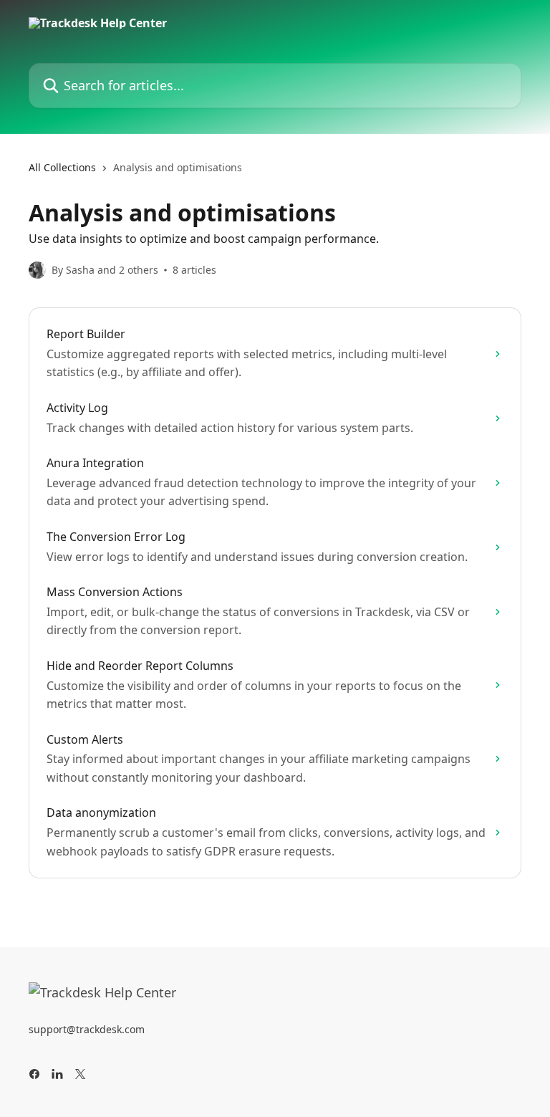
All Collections (62, 167)
